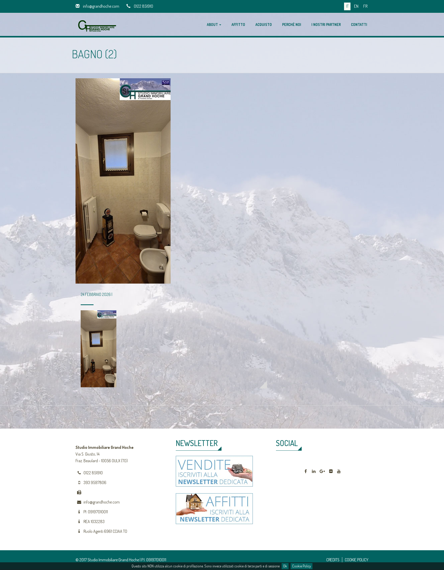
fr (365, 6)
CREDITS (332, 559)
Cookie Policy (301, 566)
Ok (285, 566)
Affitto (238, 24)
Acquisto (263, 24)
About (213, 24)
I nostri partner (326, 24)
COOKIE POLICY (356, 559)
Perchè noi (291, 24)
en (356, 6)
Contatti (359, 24)
